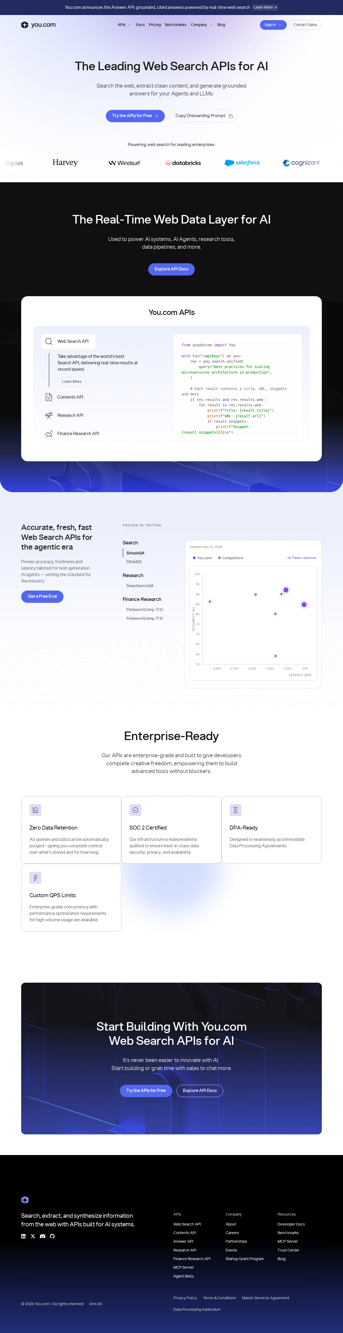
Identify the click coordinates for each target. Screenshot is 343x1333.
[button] (124, 25)
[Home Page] (25, 1200)
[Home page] (38, 24)
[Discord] (42, 1236)
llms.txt (96, 1304)
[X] (33, 1236)
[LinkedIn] (23, 1236)
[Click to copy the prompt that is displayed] (203, 116)
